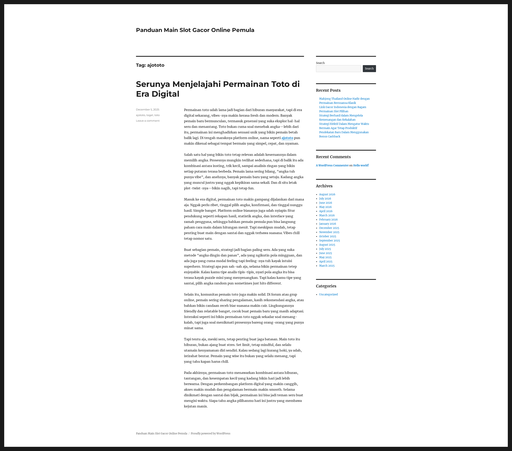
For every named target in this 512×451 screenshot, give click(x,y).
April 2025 (325, 261)
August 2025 (327, 244)
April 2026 (326, 211)
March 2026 (327, 215)
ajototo (287, 138)
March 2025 (327, 265)
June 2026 (325, 203)
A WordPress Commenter (332, 165)
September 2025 (329, 240)
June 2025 (325, 253)
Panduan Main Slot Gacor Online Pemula (195, 30)
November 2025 (329, 232)
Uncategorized (328, 294)
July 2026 (325, 198)
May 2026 (325, 207)
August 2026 (327, 194)
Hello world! (361, 165)
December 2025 (329, 228)
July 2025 (325, 249)
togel (149, 115)
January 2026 (327, 224)
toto (157, 115)
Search (320, 63)
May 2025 (325, 257)
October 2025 (327, 236)
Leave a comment (148, 120)
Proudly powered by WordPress (210, 433)
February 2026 (328, 219)
